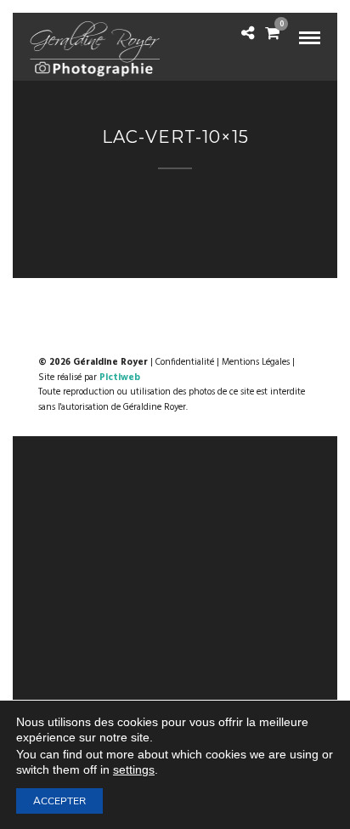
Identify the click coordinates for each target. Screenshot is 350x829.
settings (134, 769)
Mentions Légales (256, 362)
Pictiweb (119, 377)
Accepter (59, 801)
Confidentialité (184, 362)
